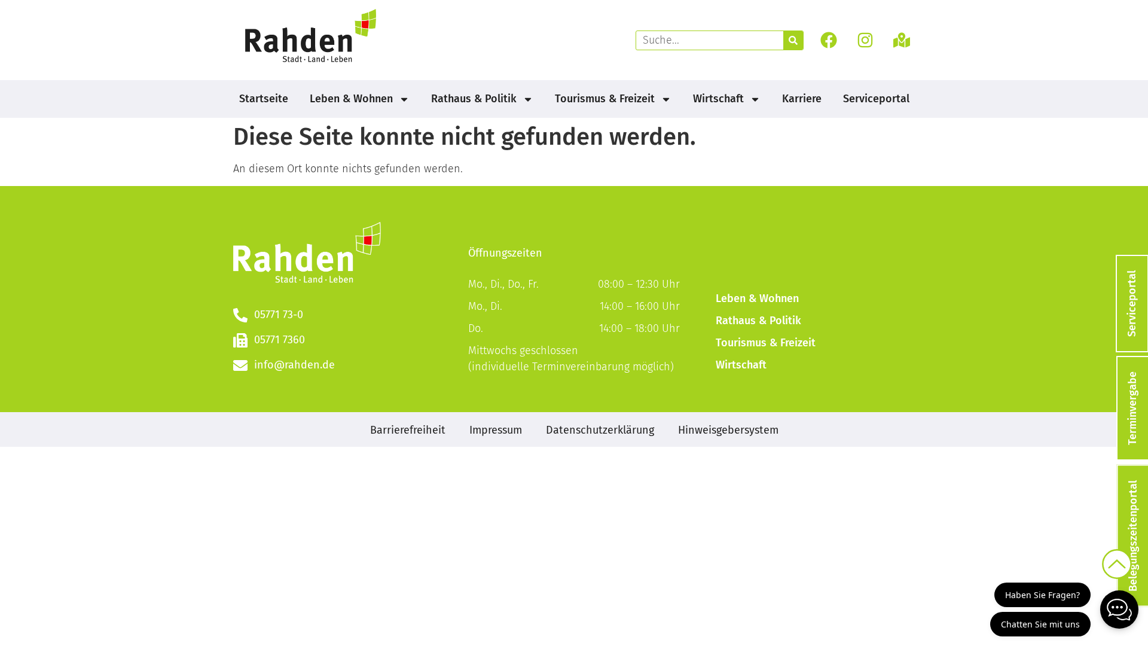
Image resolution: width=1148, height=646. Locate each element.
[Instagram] (865, 40)
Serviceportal (876, 98)
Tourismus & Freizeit (605, 98)
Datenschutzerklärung (600, 430)
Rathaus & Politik (474, 98)
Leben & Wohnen (351, 98)
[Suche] (793, 40)
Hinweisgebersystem (728, 430)
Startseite (263, 98)
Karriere (802, 98)
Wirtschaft (718, 98)
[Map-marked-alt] (902, 40)
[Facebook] (828, 40)
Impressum (495, 430)
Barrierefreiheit (407, 430)
